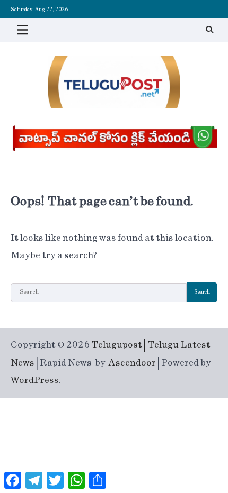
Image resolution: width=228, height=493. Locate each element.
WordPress (35, 380)
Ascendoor (132, 363)
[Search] (209, 30)
